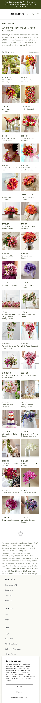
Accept (19, 686)
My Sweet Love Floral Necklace (11, 169)
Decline (19, 692)
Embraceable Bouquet (7, 257)
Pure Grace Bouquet (10, 493)
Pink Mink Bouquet (29, 375)
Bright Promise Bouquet (27, 198)
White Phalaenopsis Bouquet (10, 609)
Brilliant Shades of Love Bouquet (29, 169)
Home (4, 23)
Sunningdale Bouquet (7, 110)
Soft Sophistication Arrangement (10, 376)
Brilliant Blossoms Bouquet (29, 638)
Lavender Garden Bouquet (28, 521)
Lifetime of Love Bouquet (28, 227)
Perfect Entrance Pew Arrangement (11, 347)
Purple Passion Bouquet (27, 286)
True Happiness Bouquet (27, 139)
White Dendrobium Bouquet (29, 464)
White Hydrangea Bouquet (28, 580)
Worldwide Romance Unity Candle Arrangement (11, 317)
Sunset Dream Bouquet (27, 257)
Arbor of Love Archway (7, 81)
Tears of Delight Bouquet (28, 81)
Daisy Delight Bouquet (8, 580)
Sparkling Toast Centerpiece (8, 139)
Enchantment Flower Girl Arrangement (30, 435)
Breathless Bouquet (10, 520)
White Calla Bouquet (30, 608)
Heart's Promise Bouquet (8, 406)
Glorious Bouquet (28, 493)
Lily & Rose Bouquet (29, 346)
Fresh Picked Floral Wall (29, 110)
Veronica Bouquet (9, 285)
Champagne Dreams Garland (10, 464)
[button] (27, 14)
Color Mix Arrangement (7, 227)
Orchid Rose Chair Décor (28, 316)
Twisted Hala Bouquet (7, 638)
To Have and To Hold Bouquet (29, 550)
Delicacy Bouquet (9, 549)
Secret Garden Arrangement (27, 406)
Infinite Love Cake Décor (9, 435)
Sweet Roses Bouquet (7, 198)
